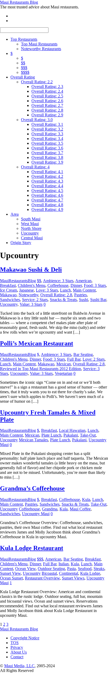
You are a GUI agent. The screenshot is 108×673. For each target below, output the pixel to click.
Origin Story (20, 242)
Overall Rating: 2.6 (47, 101)
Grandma (49, 509)
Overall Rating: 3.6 (47, 148)
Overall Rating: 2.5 (47, 96)
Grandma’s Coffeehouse (32, 488)
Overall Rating (22, 77)
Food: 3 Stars (95, 285)
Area (14, 214)
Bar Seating (83, 354)
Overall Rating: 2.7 (47, 105)
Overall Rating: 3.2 (47, 129)
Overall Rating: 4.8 (47, 205)
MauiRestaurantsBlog (18, 280)
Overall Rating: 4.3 (47, 181)
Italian (63, 564)
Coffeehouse (57, 285)
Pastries (80, 295)
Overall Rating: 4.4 (47, 186)
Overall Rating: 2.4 (47, 91)
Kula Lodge (90, 573)
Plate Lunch (51, 435)
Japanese (26, 290)
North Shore (31, 228)
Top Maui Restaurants (39, 44)
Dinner (76, 285)
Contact (16, 657)
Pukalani (70, 435)
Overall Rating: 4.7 (47, 200)
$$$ (24, 67)
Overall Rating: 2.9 (47, 115)
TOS (14, 642)
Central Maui (32, 238)
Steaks (99, 568)
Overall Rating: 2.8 (47, 110)
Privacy (16, 647)
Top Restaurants (23, 39)
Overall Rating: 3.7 (47, 153)
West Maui (30, 223)
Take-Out (88, 435)
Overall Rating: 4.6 (47, 195)
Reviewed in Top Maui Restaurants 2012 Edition (40, 368)
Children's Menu (31, 285)
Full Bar (73, 359)
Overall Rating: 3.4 (47, 138)
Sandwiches (10, 299)
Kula (86, 499)
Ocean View (25, 568)
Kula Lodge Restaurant (31, 548)
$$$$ (25, 72)
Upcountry (30, 233)
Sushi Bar (98, 299)
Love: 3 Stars (47, 290)
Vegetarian (63, 373)
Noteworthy (28, 295)
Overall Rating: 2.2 (37, 82)
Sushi (83, 299)
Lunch (65, 290)
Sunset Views (73, 578)
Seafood (84, 568)
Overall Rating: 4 (35, 167)
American (83, 280)
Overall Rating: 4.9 (47, 209)
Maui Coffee (80, 509)
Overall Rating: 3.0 (37, 119)
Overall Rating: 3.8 (47, 157)
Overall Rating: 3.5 (47, 143)
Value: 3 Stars (31, 304)
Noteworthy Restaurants (41, 48)
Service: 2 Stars (35, 299)
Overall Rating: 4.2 (47, 176)
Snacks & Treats (63, 299)
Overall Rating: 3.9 (47, 162)
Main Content (84, 290)
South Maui (30, 219)
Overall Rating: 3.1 (47, 124)
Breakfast (8, 285)
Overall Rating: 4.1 (47, 171)
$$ (23, 63)
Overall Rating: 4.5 (47, 190)
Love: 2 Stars (94, 359)
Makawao (8, 295)
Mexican (63, 364)
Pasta (71, 568)
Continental (68, 573)
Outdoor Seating (51, 568)
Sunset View (10, 573)
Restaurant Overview (42, 578)
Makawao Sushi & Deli (31, 269)
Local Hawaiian (72, 430)
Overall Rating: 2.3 (47, 86)
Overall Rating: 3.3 (47, 134)
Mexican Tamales (33, 440)
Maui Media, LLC (19, 666)
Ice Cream (8, 290)
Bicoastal (49, 573)
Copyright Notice (24, 638)
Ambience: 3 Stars (58, 280)
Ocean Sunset (11, 578)
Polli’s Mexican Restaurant (36, 343)
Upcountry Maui (36, 513)
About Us (18, 652)
